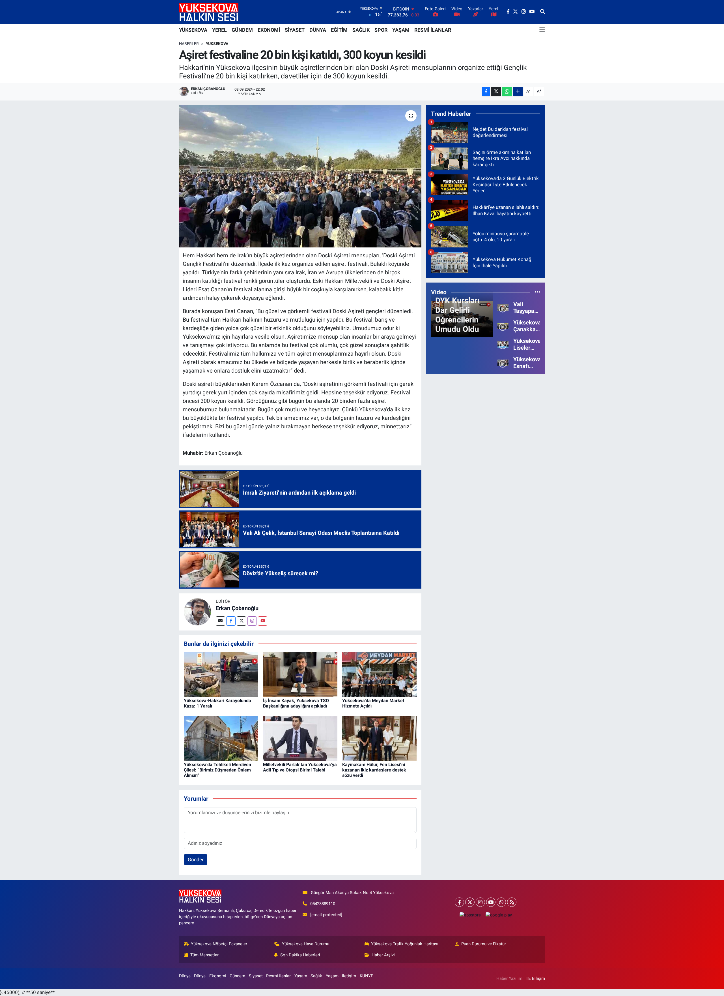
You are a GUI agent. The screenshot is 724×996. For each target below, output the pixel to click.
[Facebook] (231, 621)
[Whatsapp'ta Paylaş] (507, 91)
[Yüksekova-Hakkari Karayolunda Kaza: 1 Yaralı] (221, 674)
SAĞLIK (361, 30)
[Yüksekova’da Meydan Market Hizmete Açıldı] (379, 674)
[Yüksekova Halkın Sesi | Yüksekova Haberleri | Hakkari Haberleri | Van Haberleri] (208, 11)
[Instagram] (252, 621)
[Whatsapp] (501, 902)
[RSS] (511, 902)
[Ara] (542, 12)
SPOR (380, 30)
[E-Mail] (220, 621)
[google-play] (498, 915)
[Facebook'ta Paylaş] (486, 91)
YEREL (219, 30)
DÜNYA (317, 30)
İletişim (349, 975)
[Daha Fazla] (518, 91)
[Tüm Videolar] (537, 292)
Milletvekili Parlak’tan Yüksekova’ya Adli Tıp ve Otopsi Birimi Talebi (300, 767)
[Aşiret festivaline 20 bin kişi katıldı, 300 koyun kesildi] (300, 176)
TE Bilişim (535, 978)
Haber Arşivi (383, 954)
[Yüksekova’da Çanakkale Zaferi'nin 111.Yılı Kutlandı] (502, 325)
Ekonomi (217, 975)
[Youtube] (262, 621)
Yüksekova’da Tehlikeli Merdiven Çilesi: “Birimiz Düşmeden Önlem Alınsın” (217, 770)
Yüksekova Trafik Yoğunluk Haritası (404, 943)
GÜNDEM (242, 30)
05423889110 (322, 903)
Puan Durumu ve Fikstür (483, 943)
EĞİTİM (339, 30)
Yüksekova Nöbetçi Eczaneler (219, 943)
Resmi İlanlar (278, 975)
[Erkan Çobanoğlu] (197, 611)
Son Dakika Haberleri (300, 954)
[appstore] (470, 915)
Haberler (189, 43)
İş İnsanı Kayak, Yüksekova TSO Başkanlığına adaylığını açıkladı (296, 703)
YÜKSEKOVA (193, 30)
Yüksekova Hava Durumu (305, 943)
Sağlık (316, 975)
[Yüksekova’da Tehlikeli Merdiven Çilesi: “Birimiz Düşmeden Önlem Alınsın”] (221, 738)
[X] (470, 902)
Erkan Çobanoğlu (237, 608)
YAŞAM (401, 30)
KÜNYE (366, 975)
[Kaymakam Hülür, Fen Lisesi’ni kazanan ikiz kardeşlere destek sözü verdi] (379, 738)
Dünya (185, 975)
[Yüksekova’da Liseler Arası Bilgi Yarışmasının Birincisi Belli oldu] (502, 344)
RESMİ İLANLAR (432, 30)
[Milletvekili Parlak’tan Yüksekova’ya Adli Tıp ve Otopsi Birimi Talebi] (300, 738)
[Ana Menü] (542, 30)
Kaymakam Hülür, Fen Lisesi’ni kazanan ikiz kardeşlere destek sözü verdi (374, 770)
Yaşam (300, 975)
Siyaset (256, 975)
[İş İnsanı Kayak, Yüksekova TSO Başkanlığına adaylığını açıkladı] (300, 674)
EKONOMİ (269, 30)
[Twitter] (241, 621)
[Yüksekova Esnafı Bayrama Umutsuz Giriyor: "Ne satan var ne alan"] (502, 362)
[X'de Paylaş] (496, 91)
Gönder (196, 859)
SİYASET (295, 30)
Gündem (237, 975)
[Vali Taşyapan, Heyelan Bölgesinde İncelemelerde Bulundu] (502, 307)
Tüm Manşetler (204, 954)
